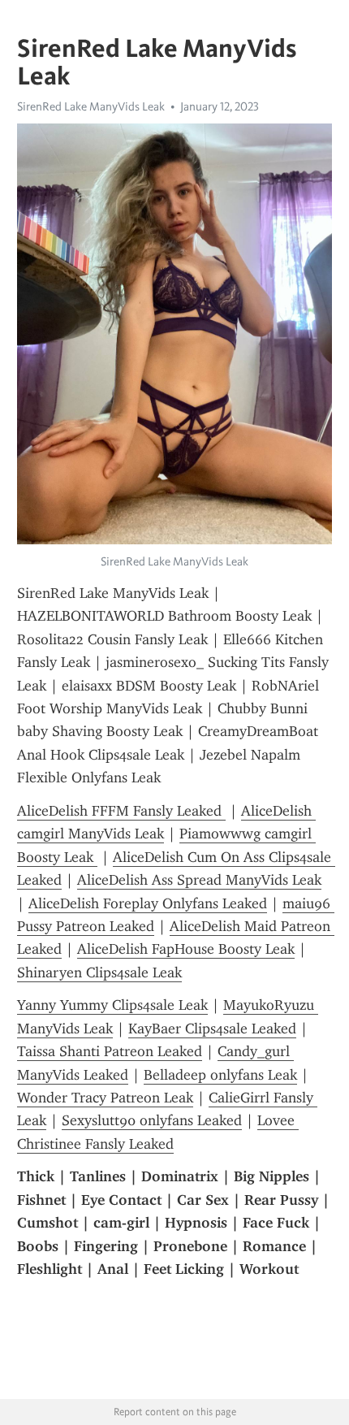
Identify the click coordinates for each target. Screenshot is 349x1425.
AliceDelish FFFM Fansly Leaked (121, 811)
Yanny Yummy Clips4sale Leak (112, 1005)
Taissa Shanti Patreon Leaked (109, 1051)
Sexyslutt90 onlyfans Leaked (152, 1120)
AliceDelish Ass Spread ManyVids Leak (199, 880)
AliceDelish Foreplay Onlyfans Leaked (147, 903)
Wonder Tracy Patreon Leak (105, 1098)
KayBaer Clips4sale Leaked (212, 1028)
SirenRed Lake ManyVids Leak (91, 106)
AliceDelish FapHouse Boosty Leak (186, 949)
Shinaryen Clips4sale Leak (99, 972)
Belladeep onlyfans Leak (220, 1075)
